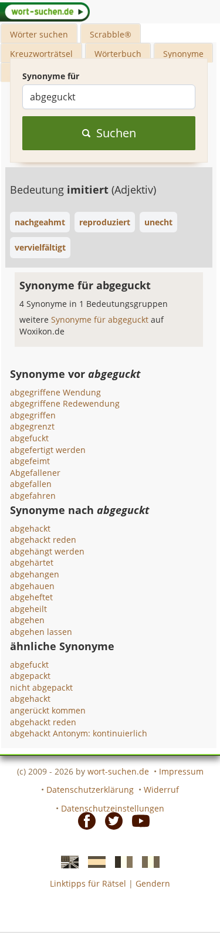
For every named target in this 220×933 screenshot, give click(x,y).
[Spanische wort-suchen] (93, 861)
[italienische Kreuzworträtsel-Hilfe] (147, 861)
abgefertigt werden (48, 449)
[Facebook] (83, 819)
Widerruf (161, 789)
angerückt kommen (48, 710)
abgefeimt (30, 460)
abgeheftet (31, 597)
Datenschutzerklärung (90, 789)
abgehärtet (31, 562)
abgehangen (34, 574)
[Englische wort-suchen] (66, 861)
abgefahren (33, 495)
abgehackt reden (43, 539)
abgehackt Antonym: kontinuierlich (78, 733)
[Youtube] (137, 819)
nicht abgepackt (41, 687)
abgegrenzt (32, 426)
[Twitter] (110, 819)
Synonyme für (50, 76)
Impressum (181, 771)
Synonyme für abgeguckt (101, 319)
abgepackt (30, 675)
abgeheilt (28, 608)
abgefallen (31, 483)
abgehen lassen (41, 631)
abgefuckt (29, 438)
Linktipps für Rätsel (88, 883)
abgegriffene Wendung (55, 392)
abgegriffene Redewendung (65, 403)
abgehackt (30, 528)
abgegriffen (33, 415)
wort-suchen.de (118, 771)
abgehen (27, 620)
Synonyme (183, 53)
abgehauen (32, 585)
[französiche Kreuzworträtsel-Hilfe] (120, 861)
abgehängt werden (47, 551)
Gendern (153, 883)
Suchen (116, 133)
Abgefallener (35, 472)
